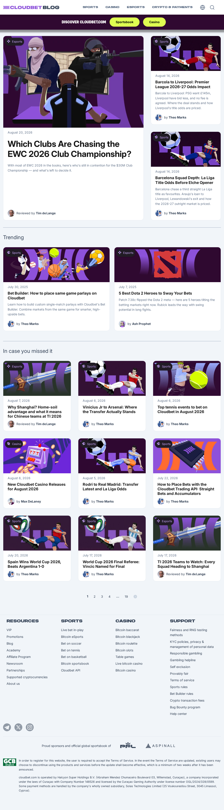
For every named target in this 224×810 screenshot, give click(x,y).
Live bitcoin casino (129, 663)
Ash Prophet (141, 324)
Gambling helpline (183, 660)
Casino (112, 7)
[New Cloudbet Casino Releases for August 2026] (37, 455)
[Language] (202, 7)
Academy (13, 650)
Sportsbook (124, 22)
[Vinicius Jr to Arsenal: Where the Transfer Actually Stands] (112, 378)
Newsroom (15, 663)
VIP (9, 630)
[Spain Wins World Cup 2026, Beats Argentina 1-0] (37, 533)
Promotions (15, 636)
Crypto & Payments (172, 7)
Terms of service (182, 680)
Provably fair (179, 673)
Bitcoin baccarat (127, 630)
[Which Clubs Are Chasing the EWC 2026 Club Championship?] (73, 82)
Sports (90, 7)
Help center (178, 714)
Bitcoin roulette (126, 643)
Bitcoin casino (126, 670)
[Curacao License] (9, 762)
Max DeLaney (31, 501)
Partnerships (16, 670)
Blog (10, 643)
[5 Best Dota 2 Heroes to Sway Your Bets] (167, 264)
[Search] (212, 7)
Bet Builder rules (181, 693)
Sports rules (179, 687)
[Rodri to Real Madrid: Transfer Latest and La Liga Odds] (112, 455)
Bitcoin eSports (72, 636)
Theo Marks (177, 117)
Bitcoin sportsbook (75, 663)
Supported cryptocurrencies (27, 677)
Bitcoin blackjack (128, 636)
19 (126, 596)
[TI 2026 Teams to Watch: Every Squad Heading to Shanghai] (187, 533)
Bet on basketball (73, 657)
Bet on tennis (70, 650)
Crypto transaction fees (187, 700)
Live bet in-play (72, 630)
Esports (136, 7)
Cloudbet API (70, 670)
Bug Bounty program (185, 707)
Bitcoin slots (124, 650)
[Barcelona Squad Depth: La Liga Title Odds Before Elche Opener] (186, 149)
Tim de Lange (46, 213)
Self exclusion (180, 667)
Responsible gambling (186, 653)
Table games (125, 657)
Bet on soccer (71, 643)
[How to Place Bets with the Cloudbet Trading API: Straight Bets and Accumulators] (187, 455)
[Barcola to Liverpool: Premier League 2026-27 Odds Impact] (186, 53)
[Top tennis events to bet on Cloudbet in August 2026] (187, 378)
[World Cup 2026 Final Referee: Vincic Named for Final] (112, 533)
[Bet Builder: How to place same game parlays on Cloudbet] (56, 264)
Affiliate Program (19, 657)
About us (13, 683)
